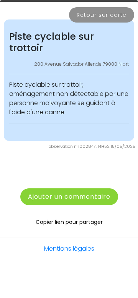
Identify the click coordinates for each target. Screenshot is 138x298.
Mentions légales (69, 248)
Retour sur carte (102, 15)
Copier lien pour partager (69, 222)
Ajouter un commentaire (69, 196)
